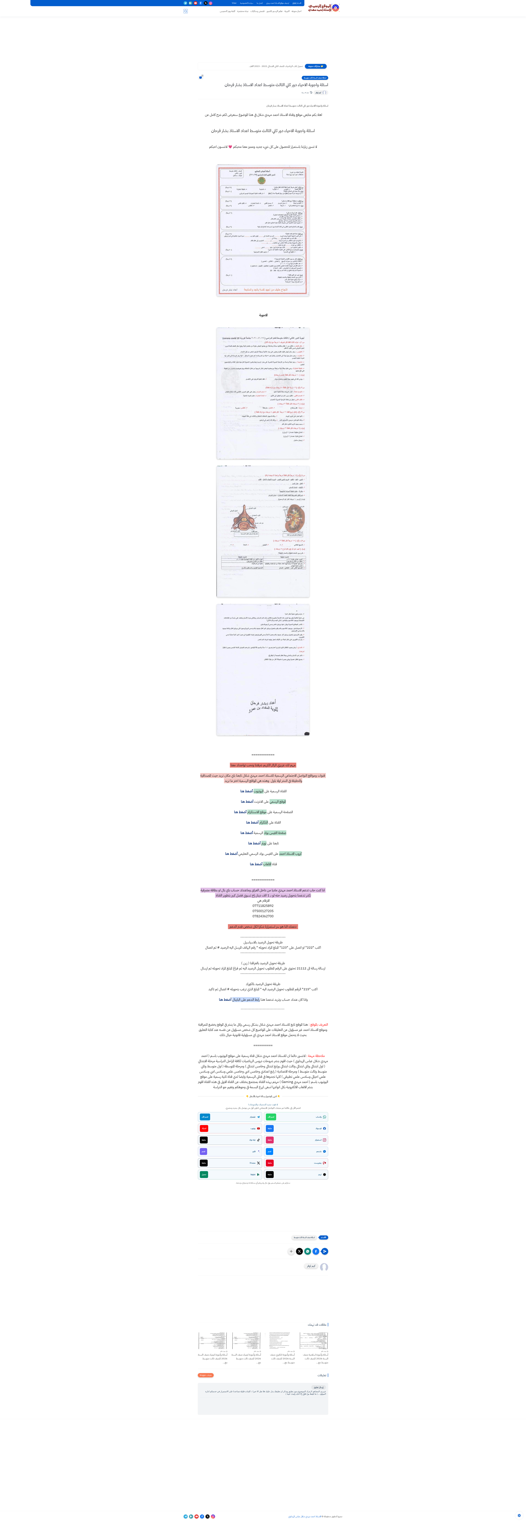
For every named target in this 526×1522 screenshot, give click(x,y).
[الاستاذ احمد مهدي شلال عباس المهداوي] (324, 8)
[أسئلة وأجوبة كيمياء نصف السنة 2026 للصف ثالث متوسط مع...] (246, 1340)
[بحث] (186, 11)
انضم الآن (271, 1117)
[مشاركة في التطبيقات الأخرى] (291, 1251)
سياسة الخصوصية (246, 3)
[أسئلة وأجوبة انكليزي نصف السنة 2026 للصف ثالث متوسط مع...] (280, 1340)
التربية (287, 11)
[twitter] (206, 3)
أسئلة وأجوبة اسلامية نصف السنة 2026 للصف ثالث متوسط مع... (315, 1358)
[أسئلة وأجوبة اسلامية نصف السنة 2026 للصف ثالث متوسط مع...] (313, 1340)
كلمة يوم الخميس (227, 11)
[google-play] (190, 3)
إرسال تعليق (318, 1387)
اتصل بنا (260, 3)
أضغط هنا (246, 791)
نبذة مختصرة (242, 11)
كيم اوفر (318, 92)
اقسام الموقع (297, 3)
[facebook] (200, 3)
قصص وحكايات (257, 11)
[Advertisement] (263, 41)
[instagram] (211, 3)
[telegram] (185, 3)
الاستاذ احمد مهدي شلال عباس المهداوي (304, 1516)
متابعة (270, 1128)
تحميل (204, 1174)
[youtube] (195, 3)
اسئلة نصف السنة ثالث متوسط (315, 77)
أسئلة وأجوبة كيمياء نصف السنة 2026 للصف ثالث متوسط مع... (246, 1358)
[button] (315, 1251)
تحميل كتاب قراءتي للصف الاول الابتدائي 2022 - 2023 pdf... (277, 66)
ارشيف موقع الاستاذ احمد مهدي (277, 3)
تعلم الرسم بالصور (274, 11)
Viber (234, 3)
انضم (269, 1151)
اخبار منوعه (296, 11)
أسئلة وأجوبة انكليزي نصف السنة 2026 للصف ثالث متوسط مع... (282, 1358)
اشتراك (204, 1128)
